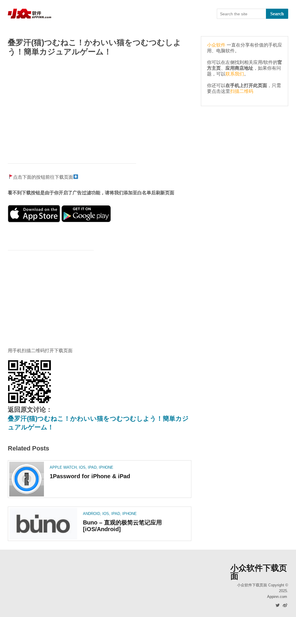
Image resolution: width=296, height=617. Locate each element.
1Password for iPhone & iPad (90, 476)
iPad (92, 467)
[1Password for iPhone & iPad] (26, 479)
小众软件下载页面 (258, 572)
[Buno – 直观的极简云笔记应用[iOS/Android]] (43, 524)
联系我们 (234, 73)
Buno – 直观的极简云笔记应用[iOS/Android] (122, 525)
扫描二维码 (241, 91)
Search (277, 13)
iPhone (106, 467)
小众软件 (216, 45)
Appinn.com (277, 596)
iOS (82, 467)
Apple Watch (63, 467)
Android (91, 513)
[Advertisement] (99, 106)
